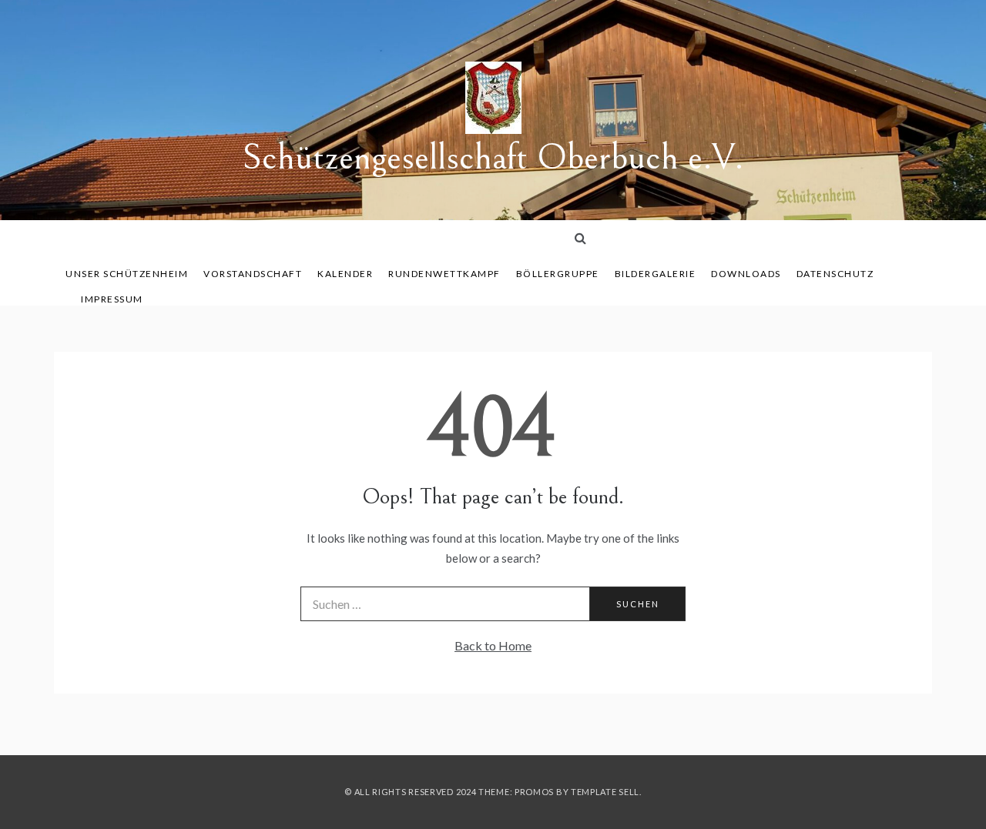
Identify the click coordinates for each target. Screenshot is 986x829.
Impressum (112, 299)
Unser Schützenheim (126, 273)
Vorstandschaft (252, 273)
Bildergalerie (655, 273)
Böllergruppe (557, 273)
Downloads (746, 273)
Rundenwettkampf (444, 273)
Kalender (345, 273)
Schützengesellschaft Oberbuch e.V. (493, 157)
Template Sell (605, 792)
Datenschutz (835, 273)
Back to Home (493, 645)
